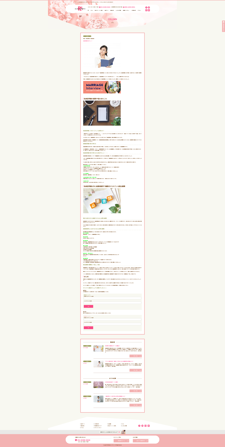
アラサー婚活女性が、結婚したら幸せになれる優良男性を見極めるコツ (119, 361)
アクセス (139, 10)
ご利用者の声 (134, 10)
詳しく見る (136, 355)
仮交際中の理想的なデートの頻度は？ (112, 345)
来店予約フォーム (121, 440)
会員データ (106, 10)
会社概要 (109, 423)
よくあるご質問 (118, 10)
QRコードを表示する (141, 440)
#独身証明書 (88, 38)
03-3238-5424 (84, 440)
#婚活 (84, 38)
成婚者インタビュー (126, 10)
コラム (92, 10)
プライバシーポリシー (98, 427)
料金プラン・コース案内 (99, 10)
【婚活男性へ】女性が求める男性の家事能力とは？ (115, 396)
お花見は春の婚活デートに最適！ (111, 382)
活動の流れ (112, 10)
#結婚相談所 (92, 38)
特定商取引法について (98, 425)
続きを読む (114, 366)
